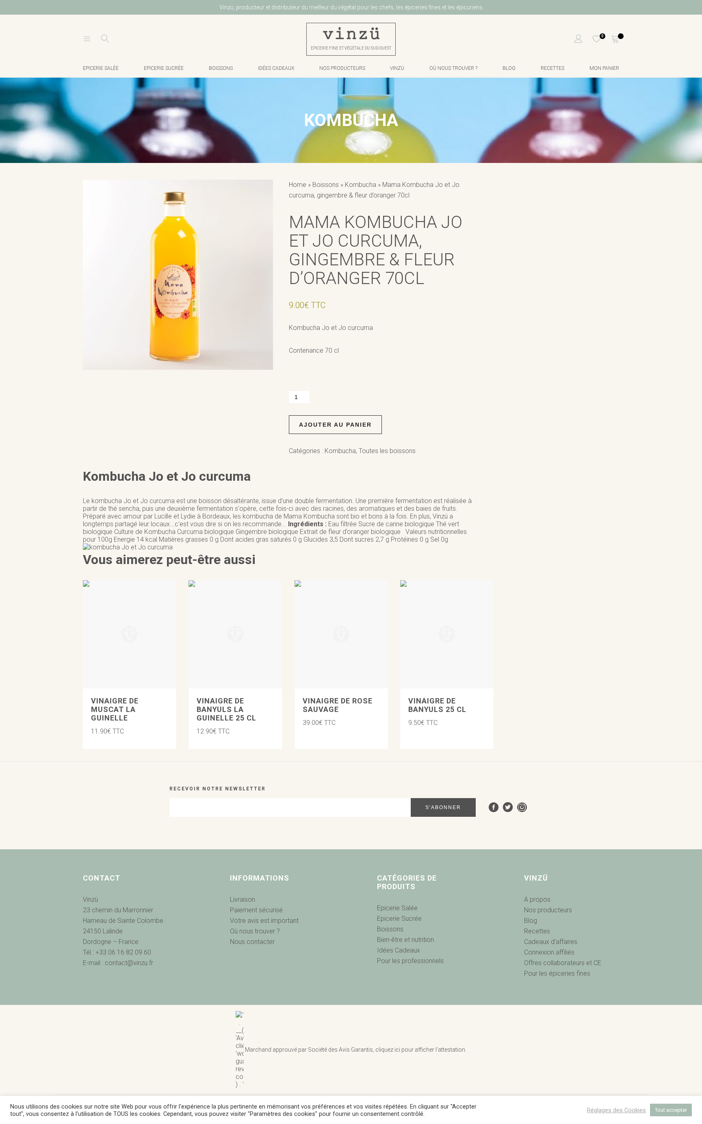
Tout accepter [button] (671, 1110)
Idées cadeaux (276, 68)
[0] (592, 39)
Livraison (242, 899)
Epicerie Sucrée (164, 68)
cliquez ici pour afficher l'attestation (420, 1049)
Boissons (221, 68)
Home (297, 185)
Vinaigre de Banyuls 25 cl (437, 705)
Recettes (552, 68)
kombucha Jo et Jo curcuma (133, 501)
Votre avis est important (264, 920)
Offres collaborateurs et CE (562, 963)
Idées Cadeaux (398, 950)
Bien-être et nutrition (405, 940)
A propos (537, 899)
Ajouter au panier (335, 424)
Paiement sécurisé (256, 910)
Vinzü (397, 68)
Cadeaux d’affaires (550, 942)
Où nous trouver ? (453, 68)
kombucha (258, 516)
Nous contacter (252, 942)
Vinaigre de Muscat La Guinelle (115, 709)
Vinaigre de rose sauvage (338, 705)
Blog (509, 68)
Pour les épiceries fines (557, 973)
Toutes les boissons (387, 451)
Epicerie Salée (397, 908)
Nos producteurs (342, 68)
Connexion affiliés (549, 952)
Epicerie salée (101, 68)
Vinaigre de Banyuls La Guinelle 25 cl (226, 709)
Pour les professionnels (410, 961)
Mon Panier (604, 68)
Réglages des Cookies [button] (616, 1110)
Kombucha (360, 185)
